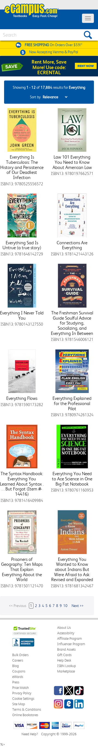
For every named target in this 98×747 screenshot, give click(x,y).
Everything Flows (21, 398)
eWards (17, 677)
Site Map (18, 704)
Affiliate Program (69, 638)
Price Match (20, 688)
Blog (15, 666)
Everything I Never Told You (22, 315)
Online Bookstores (25, 715)
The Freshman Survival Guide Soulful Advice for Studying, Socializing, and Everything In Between (72, 323)
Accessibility (65, 633)
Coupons (18, 671)
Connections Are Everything (72, 245)
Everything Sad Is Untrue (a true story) (21, 245)
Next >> (78, 605)
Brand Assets (66, 649)
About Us (64, 628)
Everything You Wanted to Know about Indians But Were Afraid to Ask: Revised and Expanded (72, 569)
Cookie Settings (23, 699)
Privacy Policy (21, 693)
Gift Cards (64, 655)
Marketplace (66, 671)
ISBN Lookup (66, 666)
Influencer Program (71, 644)
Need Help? (30, 734)
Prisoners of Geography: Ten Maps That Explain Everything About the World (21, 569)
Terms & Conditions (26, 709)
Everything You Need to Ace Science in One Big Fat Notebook (72, 478)
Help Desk (64, 660)
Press (15, 682)
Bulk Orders (20, 655)
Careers (17, 660)
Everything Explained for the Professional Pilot (72, 403)
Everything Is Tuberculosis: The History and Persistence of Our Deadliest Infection (22, 167)
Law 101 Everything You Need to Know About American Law (72, 162)
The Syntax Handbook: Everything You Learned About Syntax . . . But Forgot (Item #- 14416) (22, 484)
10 (65, 605)
